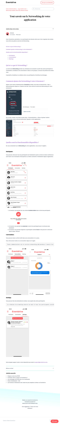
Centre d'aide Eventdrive (11, 8)
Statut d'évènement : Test (14, 381)
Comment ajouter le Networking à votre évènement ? (19, 49)
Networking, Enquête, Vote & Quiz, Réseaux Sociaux (17, 10)
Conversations (12, 57)
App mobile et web (22, 8)
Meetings (11, 59)
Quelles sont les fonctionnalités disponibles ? (17, 52)
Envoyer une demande (47, 2)
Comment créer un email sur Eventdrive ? (18, 377)
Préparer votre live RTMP (14, 376)
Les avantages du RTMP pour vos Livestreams (19, 379)
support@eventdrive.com (41, 362)
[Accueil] (11, 3)
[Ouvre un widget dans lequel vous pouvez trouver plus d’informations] (55, 421)
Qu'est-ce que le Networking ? (13, 46)
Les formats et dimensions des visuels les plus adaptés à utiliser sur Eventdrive (27, 382)
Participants (12, 55)
